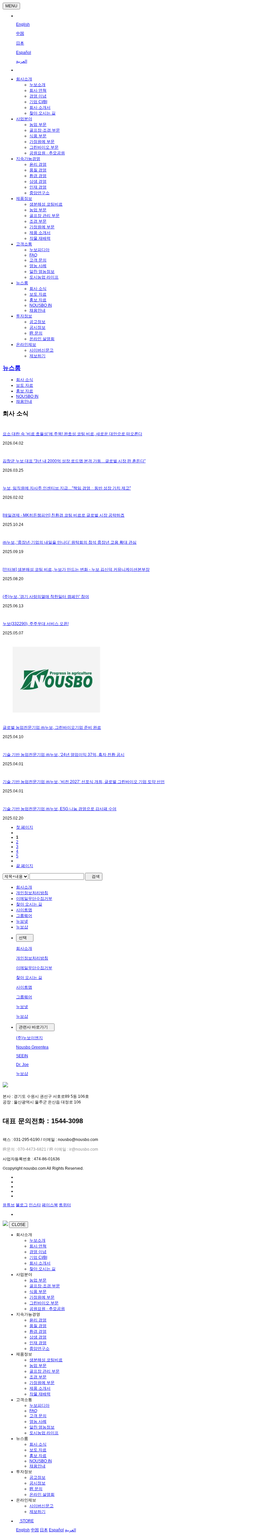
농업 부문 (38, 124)
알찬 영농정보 (42, 271)
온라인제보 (26, 344)
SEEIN (22, 1056)
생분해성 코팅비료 (46, 204)
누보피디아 (39, 249)
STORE (26, 1521)
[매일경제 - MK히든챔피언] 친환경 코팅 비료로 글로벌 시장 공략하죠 (63, 515)
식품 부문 (38, 136)
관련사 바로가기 (34, 1027)
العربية (21, 61)
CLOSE (18, 1224)
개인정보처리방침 (32, 893)
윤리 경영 (38, 164)
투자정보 (24, 316)
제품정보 (24, 198)
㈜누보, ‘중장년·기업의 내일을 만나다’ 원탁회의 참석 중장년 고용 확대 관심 (70, 542)
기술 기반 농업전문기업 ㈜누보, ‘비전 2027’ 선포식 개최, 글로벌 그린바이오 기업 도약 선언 (84, 781)
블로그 (22, 1205)
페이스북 (50, 1205)
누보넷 (22, 921)
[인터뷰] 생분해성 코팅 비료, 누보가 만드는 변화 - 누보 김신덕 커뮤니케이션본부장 (76, 569)
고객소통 (24, 244)
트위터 (65, 1205)
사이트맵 (24, 910)
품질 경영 (38, 170)
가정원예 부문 (42, 141)
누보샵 (22, 927)
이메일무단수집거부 (34, 898)
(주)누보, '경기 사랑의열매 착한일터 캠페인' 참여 (46, 596)
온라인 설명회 (42, 338)
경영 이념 (38, 96)
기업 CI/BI (38, 101)
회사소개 (24, 79)
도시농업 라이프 (44, 277)
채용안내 (37, 310)
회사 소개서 (40, 107)
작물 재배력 (40, 238)
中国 (20, 33)
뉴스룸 (22, 283)
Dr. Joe (22, 1064)
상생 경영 (38, 181)
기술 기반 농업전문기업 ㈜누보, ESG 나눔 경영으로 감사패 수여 (59, 808)
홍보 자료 (38, 300)
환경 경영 (38, 175)
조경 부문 (38, 221)
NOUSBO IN (40, 305)
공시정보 (37, 327)
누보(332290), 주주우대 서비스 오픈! (36, 623)
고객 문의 (38, 260)
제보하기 (37, 356)
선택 (23, 937)
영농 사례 (38, 265)
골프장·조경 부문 (44, 130)
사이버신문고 (41, 350)
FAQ (33, 255)
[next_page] (17, 860)
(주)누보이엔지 (29, 1037)
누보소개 (37, 84)
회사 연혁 (38, 90)
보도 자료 (38, 294)
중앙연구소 (39, 192)
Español (23, 52)
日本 (20, 43)
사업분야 (24, 119)
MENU (11, 6)
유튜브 (9, 1205)
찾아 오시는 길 (42, 113)
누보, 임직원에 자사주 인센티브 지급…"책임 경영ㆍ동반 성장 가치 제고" (67, 488)
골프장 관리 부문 (44, 215)
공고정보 (37, 321)
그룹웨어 (24, 915)
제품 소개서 (40, 232)
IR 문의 (35, 333)
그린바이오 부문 (44, 147)
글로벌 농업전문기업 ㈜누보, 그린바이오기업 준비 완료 (52, 727)
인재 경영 (38, 187)
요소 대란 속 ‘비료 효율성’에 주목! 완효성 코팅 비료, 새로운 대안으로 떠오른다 (72, 434)
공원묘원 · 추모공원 (47, 153)
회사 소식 (38, 288)
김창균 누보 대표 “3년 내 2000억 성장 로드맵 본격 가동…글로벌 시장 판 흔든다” (74, 461)
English (23, 24)
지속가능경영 (28, 158)
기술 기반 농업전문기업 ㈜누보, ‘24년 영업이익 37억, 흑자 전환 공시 (63, 754)
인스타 (35, 1205)
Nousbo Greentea (32, 1047)
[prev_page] (17, 832)
